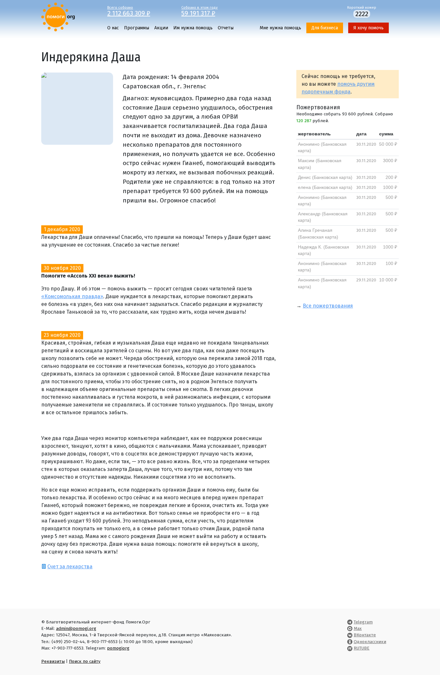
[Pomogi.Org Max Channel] (349, 628)
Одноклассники (370, 641)
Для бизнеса (324, 28)
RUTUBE (361, 648)
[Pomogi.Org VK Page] (349, 635)
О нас (113, 28)
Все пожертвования (328, 306)
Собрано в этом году (199, 10)
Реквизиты (53, 661)
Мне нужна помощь (280, 28)
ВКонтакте (365, 635)
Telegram (363, 622)
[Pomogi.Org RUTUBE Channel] (349, 648)
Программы (136, 28)
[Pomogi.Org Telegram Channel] (349, 622)
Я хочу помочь (368, 28)
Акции (161, 28)
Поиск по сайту (84, 661)
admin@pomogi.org (76, 628)
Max (358, 628)
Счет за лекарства (69, 566)
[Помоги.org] (58, 17)
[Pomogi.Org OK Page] (349, 641)
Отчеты (226, 28)
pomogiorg (118, 648)
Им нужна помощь (193, 28)
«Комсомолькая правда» (72, 296)
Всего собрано (128, 10)
